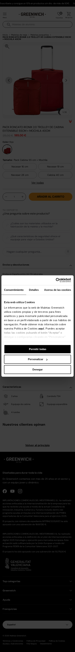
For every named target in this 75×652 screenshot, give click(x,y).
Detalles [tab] (34, 289)
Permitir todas (37, 349)
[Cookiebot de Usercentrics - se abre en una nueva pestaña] (55, 280)
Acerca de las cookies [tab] (57, 289)
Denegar (37, 369)
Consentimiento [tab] (14, 289)
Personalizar (35, 359)
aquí (41, 328)
